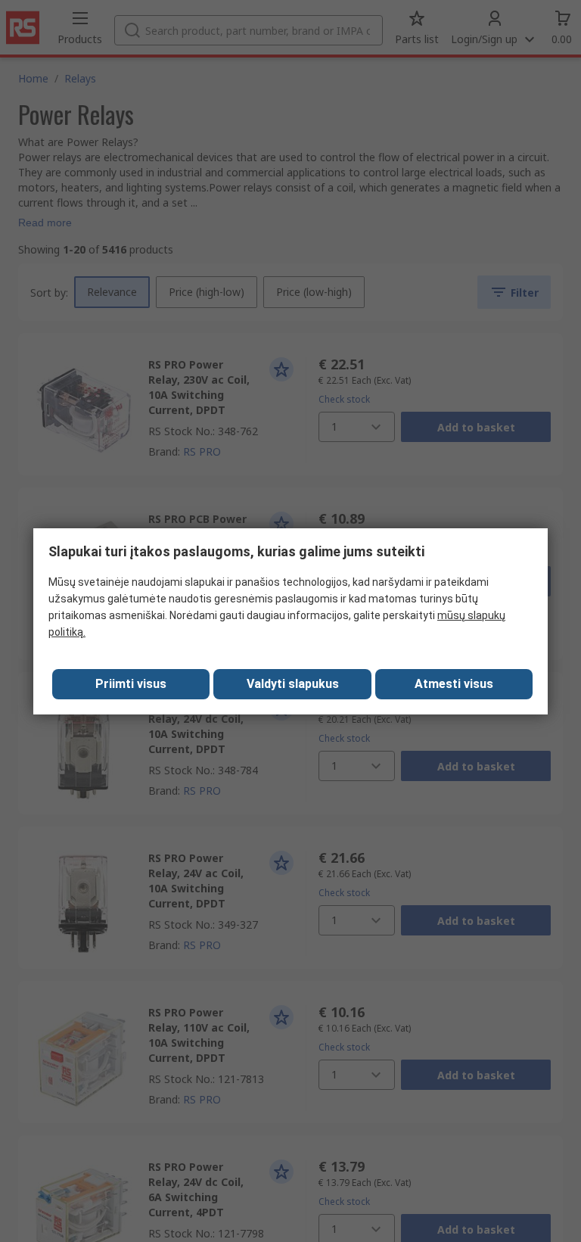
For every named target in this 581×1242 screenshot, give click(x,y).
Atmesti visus (454, 684)
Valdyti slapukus (293, 684)
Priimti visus (130, 684)
